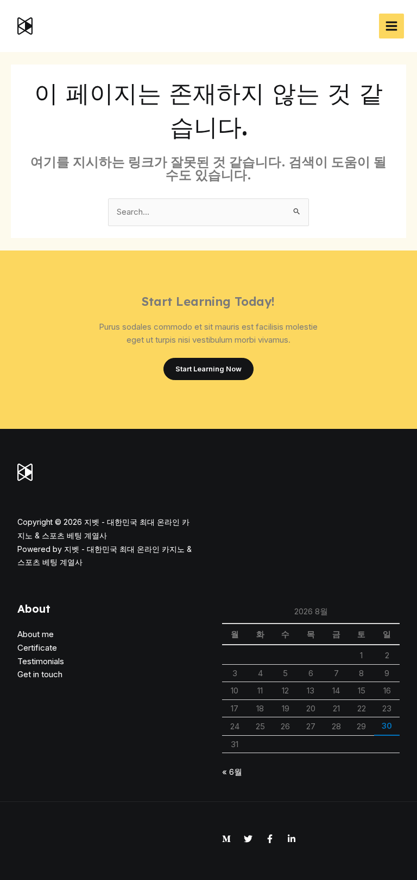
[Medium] (226, 838)
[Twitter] (248, 838)
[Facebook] (270, 838)
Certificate (37, 648)
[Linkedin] (291, 838)
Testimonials (40, 661)
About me (35, 634)
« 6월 (232, 772)
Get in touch (39, 674)
